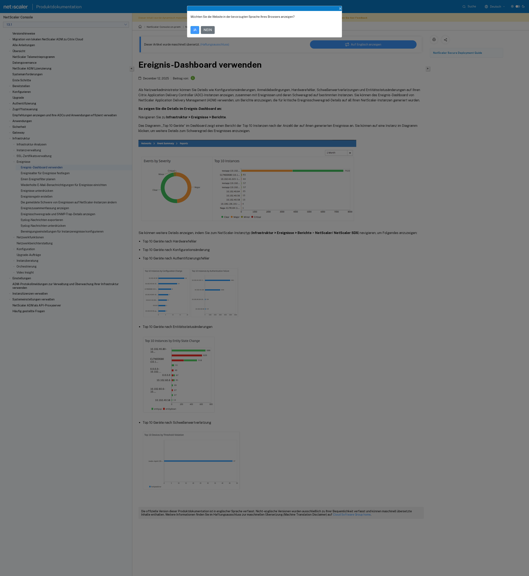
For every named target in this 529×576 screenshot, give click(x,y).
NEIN (208, 30)
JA (195, 30)
